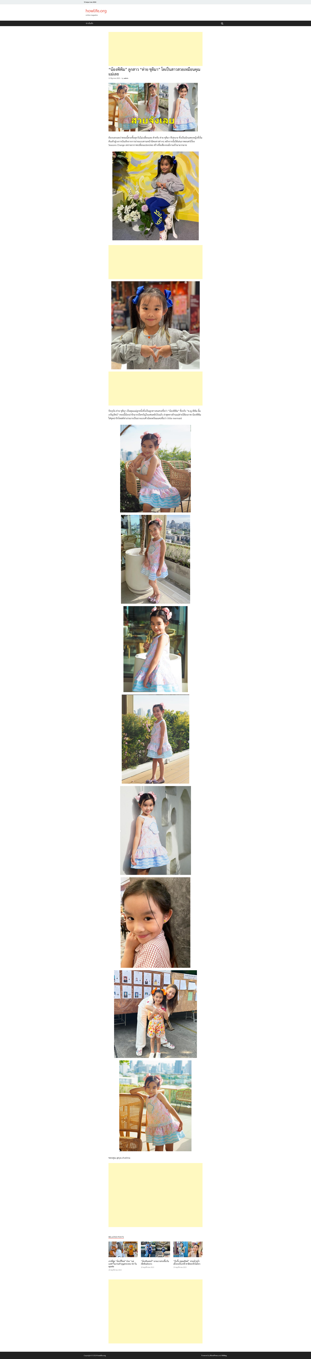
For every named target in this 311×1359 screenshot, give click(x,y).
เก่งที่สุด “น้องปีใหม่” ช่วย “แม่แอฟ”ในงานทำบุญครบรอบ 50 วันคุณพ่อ (122, 1264)
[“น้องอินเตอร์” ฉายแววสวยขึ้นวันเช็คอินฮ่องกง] (155, 1257)
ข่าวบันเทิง (89, 23)
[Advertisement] (155, 49)
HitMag (224, 1355)
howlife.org (96, 10)
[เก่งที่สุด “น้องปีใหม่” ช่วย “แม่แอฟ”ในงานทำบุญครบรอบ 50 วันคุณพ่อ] (123, 1257)
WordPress (214, 1355)
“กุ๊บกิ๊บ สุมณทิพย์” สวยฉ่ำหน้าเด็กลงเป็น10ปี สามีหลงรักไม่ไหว (186, 1262)
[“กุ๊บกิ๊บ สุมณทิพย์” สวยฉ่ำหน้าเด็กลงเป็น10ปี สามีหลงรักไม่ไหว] (188, 1257)
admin (126, 78)
